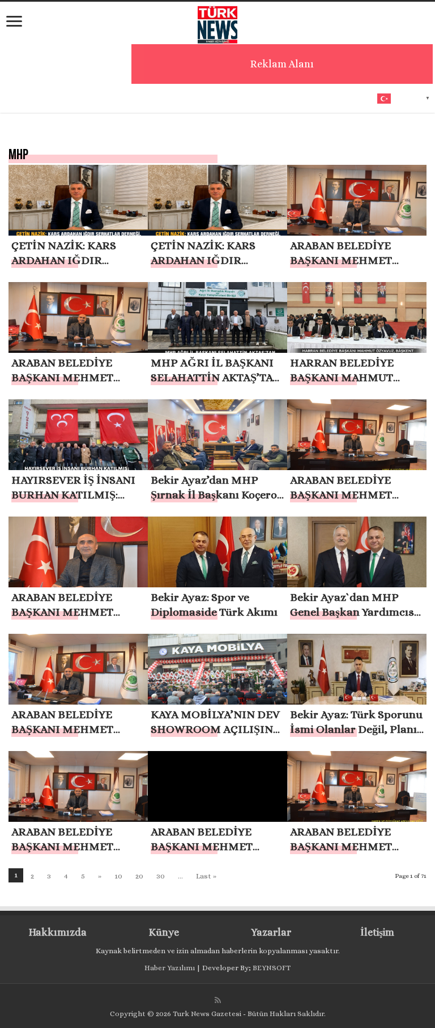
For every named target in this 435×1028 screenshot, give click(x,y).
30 (160, 876)
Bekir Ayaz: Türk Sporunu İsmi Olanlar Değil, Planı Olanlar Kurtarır (356, 729)
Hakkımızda (58, 932)
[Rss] (218, 1000)
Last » (206, 876)
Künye (164, 932)
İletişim (377, 932)
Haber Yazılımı (169, 967)
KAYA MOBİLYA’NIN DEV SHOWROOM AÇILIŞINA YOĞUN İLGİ (215, 729)
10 (118, 876)
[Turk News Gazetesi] (217, 22)
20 (139, 876)
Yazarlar (271, 932)
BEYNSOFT (272, 967)
